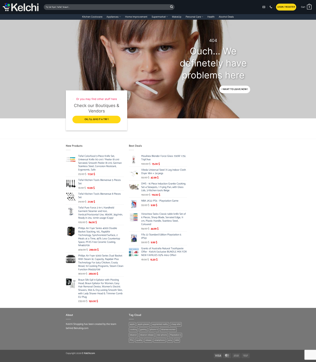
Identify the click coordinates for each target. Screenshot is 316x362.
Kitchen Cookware (92, 16)
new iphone (162, 335)
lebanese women (168, 329)
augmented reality (160, 324)
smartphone (159, 340)
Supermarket (159, 16)
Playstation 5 (175, 335)
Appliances (112, 16)
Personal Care (193, 16)
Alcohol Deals (226, 16)
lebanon (133, 335)
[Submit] (171, 7)
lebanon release (147, 335)
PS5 (131, 340)
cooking (133, 329)
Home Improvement (136, 16)
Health (211, 16)
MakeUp (176, 16)
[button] (286, 7)
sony (170, 340)
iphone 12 (154, 329)
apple (132, 324)
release (148, 340)
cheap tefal (176, 324)
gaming (143, 329)
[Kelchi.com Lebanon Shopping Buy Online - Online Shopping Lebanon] (20, 7)
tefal (177, 340)
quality (139, 340)
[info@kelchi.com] (264, 7)
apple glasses (143, 324)
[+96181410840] (271, 7)
